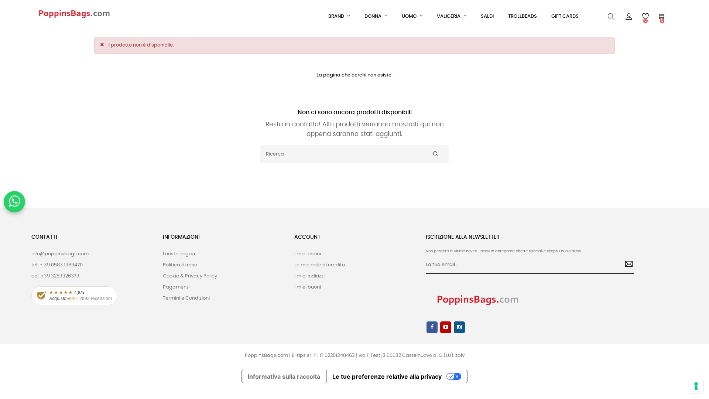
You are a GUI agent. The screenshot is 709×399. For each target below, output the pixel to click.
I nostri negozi (179, 254)
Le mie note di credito (319, 265)
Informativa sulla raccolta (284, 376)
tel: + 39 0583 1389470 (57, 265)
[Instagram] (459, 327)
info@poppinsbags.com (60, 254)
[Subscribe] (626, 265)
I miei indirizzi (309, 276)
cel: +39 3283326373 (55, 276)
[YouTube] (445, 327)
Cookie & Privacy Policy (190, 276)
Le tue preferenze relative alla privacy (387, 376)
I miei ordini (307, 254)
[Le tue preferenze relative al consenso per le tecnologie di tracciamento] (696, 386)
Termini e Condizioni (186, 298)
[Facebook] (432, 327)
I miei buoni (307, 287)
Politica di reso (180, 265)
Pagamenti (176, 287)
